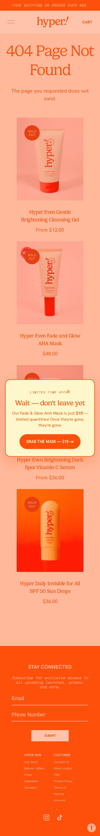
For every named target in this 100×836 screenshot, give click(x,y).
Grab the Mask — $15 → (50, 441)
